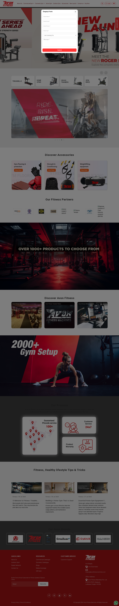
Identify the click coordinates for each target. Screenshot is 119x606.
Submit (59, 50)
